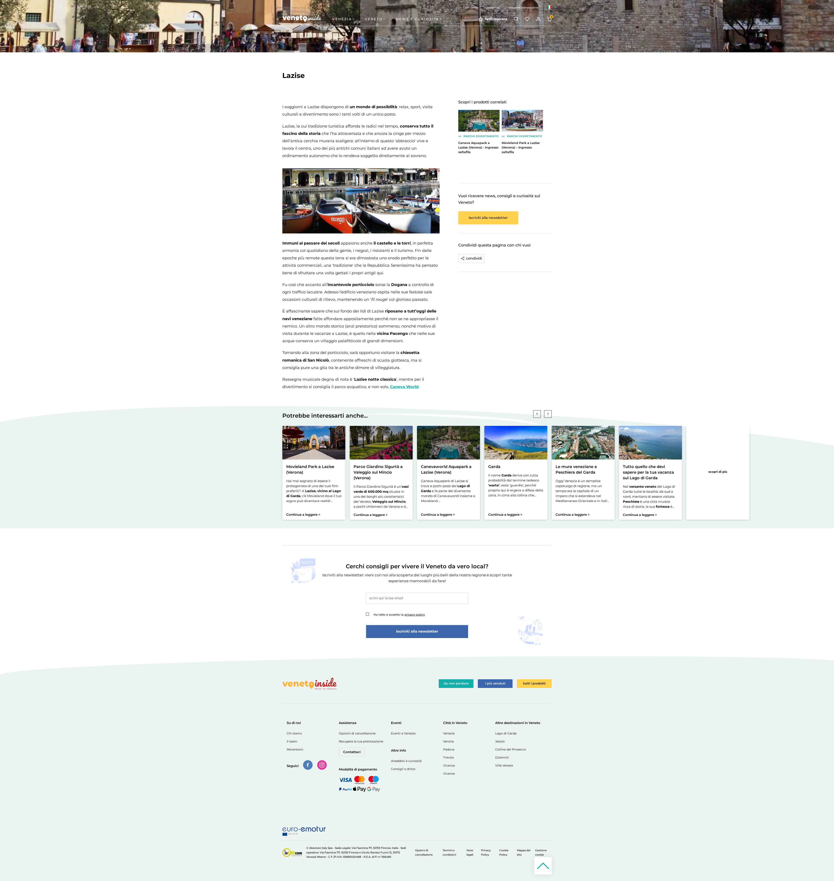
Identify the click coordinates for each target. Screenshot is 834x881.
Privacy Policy (486, 852)
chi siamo (471, 7)
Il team (292, 741)
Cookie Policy (503, 852)
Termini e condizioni (449, 852)
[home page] (307, 19)
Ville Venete (504, 765)
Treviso (448, 757)
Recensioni (295, 749)
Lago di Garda (505, 733)
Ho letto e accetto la (399, 614)
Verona (448, 741)
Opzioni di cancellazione (357, 733)
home (286, 37)
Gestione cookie (541, 852)
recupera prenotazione (523, 7)
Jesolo (500, 741)
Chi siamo (294, 733)
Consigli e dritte (403, 769)
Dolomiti (502, 757)
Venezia (449, 733)
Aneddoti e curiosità (406, 761)
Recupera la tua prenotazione (361, 741)
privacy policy (414, 614)
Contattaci (352, 752)
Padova (448, 749)
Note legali (470, 852)
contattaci (493, 7)
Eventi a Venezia (403, 733)
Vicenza (449, 765)
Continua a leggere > (303, 514)
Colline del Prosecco (510, 749)
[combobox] (549, 7)
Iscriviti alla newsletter (417, 631)
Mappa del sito (523, 852)
